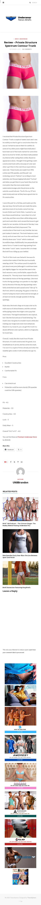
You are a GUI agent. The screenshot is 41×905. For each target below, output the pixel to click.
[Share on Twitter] (14, 461)
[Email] (21, 461)
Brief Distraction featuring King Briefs (16, 587)
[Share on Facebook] (10, 461)
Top (21, 901)
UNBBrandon (20, 482)
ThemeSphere (31, 898)
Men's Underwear (21, 39)
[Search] (30, 2)
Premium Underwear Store (27, 437)
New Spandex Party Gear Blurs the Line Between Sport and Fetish (20, 556)
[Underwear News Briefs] (20, 18)
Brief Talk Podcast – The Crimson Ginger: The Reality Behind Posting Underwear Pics (19, 524)
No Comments (26, 49)
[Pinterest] (18, 461)
